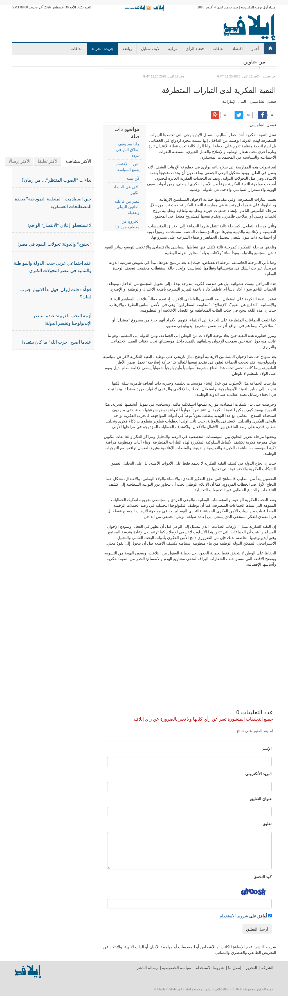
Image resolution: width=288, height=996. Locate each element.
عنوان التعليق (261, 798)
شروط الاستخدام (209, 968)
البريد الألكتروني (258, 773)
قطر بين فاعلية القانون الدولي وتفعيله (126, 207)
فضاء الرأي (195, 48)
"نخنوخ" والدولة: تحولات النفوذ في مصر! (54, 244)
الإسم (267, 748)
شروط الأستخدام (234, 916)
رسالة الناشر (147, 968)
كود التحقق (263, 876)
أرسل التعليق (257, 929)
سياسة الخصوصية (176, 968)
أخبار (255, 48)
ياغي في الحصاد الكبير (126, 190)
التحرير (251, 968)
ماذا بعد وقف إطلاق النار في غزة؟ (127, 149)
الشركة (267, 968)
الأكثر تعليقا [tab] (48, 161)
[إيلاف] (158, 8)
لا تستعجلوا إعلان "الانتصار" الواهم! (59, 225)
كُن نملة (132, 178)
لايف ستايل (150, 48)
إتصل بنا (234, 968)
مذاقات (77, 48)
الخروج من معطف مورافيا (127, 224)
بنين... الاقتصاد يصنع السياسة (127, 167)
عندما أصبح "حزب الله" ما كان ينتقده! (56, 342)
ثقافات (218, 48)
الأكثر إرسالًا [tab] (19, 161)
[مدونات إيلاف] (137, 8)
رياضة (127, 48)
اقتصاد (237, 48)
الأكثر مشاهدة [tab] (78, 161)
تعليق (267, 823)
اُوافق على (244, 916)
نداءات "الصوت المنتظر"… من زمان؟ (56, 180)
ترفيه (172, 48)
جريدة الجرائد (102, 48)
